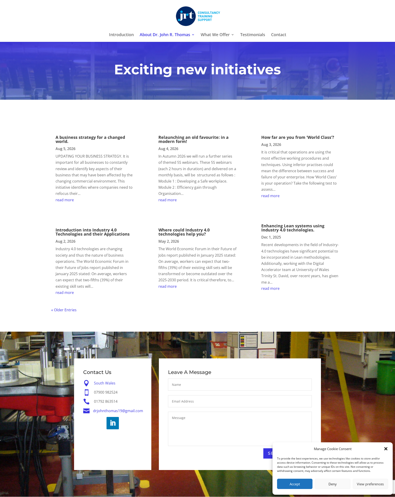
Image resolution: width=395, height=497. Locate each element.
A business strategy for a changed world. (90, 139)
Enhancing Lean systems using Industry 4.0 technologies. (292, 228)
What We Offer (215, 35)
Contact (278, 35)
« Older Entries (64, 309)
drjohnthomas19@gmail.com (118, 410)
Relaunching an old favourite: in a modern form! (193, 139)
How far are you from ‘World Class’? (297, 137)
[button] (386, 448)
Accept (295, 484)
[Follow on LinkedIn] (113, 423)
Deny (332, 484)
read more (65, 199)
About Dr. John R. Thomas (165, 35)
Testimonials (252, 35)
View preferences (370, 484)
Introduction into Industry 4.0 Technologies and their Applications (93, 232)
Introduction (121, 35)
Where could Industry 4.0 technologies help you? (184, 232)
